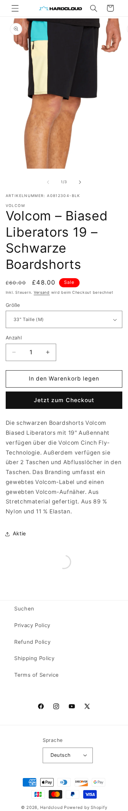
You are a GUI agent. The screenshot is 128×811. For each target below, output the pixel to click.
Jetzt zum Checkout (64, 400)
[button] (15, 8)
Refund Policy (32, 642)
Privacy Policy (32, 625)
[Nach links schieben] (48, 182)
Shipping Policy (34, 658)
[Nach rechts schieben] (80, 182)
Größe (13, 305)
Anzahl (14, 337)
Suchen (24, 609)
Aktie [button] (19, 533)
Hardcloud (51, 807)
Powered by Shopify (85, 807)
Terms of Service (36, 675)
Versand (42, 292)
